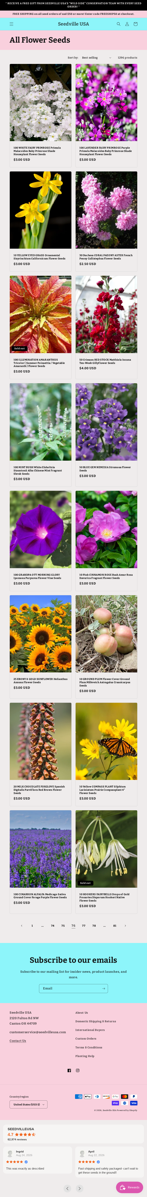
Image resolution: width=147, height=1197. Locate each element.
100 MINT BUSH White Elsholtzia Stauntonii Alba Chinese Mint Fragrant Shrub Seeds (38, 470)
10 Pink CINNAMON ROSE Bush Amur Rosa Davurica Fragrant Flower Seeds (106, 576)
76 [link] (73, 925)
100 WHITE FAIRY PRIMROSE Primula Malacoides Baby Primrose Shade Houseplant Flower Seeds (37, 151)
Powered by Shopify (127, 1110)
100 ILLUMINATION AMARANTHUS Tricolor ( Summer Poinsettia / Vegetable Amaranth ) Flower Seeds (39, 363)
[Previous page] (22, 925)
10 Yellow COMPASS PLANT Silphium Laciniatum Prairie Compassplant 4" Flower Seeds (102, 790)
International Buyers (90, 1030)
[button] (11, 24)
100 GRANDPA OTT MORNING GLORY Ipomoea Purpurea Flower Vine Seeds (37, 576)
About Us (81, 1012)
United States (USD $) (27, 1104)
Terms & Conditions (88, 1047)
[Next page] (125, 925)
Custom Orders (85, 1038)
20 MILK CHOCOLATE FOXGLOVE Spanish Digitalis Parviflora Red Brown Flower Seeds (39, 790)
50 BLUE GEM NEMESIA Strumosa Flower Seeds (105, 469)
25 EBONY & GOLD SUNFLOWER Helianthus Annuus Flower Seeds (41, 681)
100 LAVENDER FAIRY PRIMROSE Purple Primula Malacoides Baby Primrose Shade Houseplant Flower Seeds (105, 151)
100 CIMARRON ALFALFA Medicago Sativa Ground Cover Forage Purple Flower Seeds (40, 896)
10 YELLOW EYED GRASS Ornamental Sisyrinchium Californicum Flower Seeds (39, 257)
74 (53, 925)
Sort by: (73, 57)
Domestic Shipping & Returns (95, 1021)
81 (114, 925)
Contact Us (18, 1041)
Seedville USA (110, 1110)
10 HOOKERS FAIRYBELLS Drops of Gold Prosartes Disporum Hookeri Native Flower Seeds (104, 897)
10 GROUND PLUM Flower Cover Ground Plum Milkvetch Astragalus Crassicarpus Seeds (104, 682)
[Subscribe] (103, 988)
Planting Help (85, 1056)
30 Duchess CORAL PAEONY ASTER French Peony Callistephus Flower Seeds (106, 257)
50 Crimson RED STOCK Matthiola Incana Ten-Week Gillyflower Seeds (105, 361)
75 (63, 925)
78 (94, 925)
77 (83, 925)
